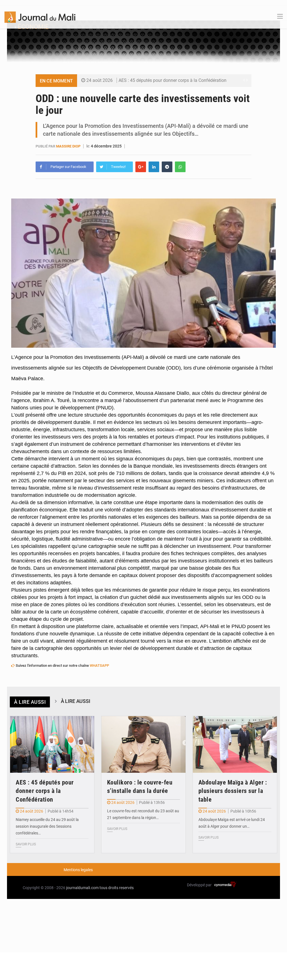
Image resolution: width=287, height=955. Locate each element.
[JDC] (39, 17)
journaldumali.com (82, 887)
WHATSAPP (99, 665)
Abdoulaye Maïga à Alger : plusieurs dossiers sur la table (232, 791)
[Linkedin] (154, 167)
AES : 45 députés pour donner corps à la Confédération (172, 80)
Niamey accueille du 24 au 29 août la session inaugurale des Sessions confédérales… (47, 826)
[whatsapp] (180, 167)
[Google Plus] (140, 167)
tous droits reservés (116, 887)
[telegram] (167, 167)
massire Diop (68, 146)
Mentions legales (78, 870)
